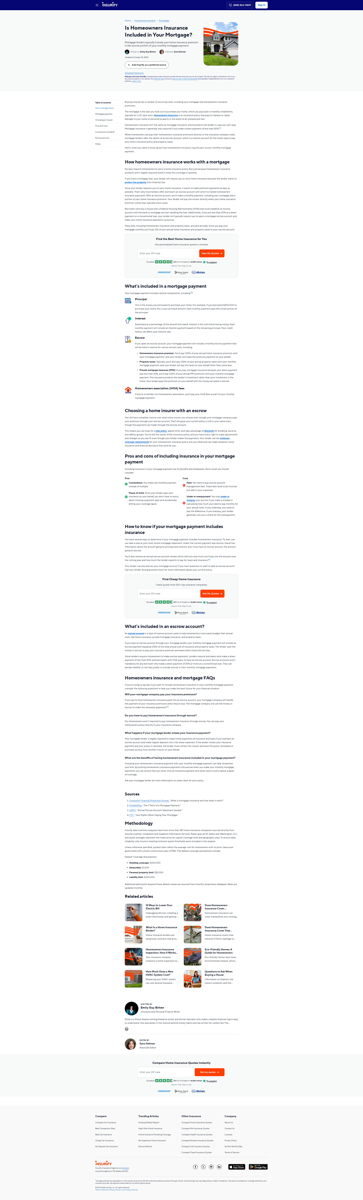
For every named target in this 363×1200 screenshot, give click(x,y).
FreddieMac (135, 805)
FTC (131, 815)
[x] (203, 1167)
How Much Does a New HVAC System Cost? (159, 973)
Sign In (261, 5)
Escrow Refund (145, 1146)
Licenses (228, 1134)
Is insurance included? (105, 132)
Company (230, 1116)
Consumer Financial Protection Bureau (149, 800)
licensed (125, 1168)
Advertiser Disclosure (134, 73)
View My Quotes (210, 253)
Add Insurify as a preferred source (149, 64)
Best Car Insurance (103, 1134)
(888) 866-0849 (242, 5)
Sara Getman (180, 52)
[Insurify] (110, 5)
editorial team (159, 79)
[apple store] (236, 1167)
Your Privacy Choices (129, 1190)
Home (128, 20)
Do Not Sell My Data (233, 1146)
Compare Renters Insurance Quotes (197, 1140)
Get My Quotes (211, 593)
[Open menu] (97, 5)
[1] (220, 128)
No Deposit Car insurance (106, 1146)
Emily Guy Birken (148, 52)
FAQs (97, 144)
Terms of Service (232, 1152)
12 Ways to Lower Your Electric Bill (159, 907)
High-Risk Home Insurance (150, 1128)
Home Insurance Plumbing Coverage (154, 1134)
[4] (167, 707)
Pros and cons (101, 126)
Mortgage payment (103, 114)
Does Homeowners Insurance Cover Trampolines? (216, 907)
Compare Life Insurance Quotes (196, 1146)
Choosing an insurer (104, 120)
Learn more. (136, 81)
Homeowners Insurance (145, 20)
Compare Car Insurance (105, 1122)
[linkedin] (219, 1167)
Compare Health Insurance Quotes (197, 1134)
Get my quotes (208, 1072)
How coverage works (104, 108)
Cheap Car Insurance (104, 1140)
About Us (229, 1122)
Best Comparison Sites (105, 1128)
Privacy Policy (231, 1140)
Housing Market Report (148, 1122)
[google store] (258, 1167)
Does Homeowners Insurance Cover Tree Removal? (217, 929)
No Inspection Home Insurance (152, 1140)
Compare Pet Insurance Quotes (195, 1128)
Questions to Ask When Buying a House (219, 973)
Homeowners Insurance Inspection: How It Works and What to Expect (161, 951)
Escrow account (102, 138)
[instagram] (211, 1167)
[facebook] (195, 1167)
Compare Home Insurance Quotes (197, 1122)
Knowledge (164, 20)
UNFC (132, 810)
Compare (100, 1116)
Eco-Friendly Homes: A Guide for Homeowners (219, 951)
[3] (209, 559)
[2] (192, 292)
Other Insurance (191, 1116)
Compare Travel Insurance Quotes (197, 1152)
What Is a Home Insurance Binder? (161, 929)
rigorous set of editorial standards (184, 79)
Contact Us (230, 1128)
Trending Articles (148, 1116)
